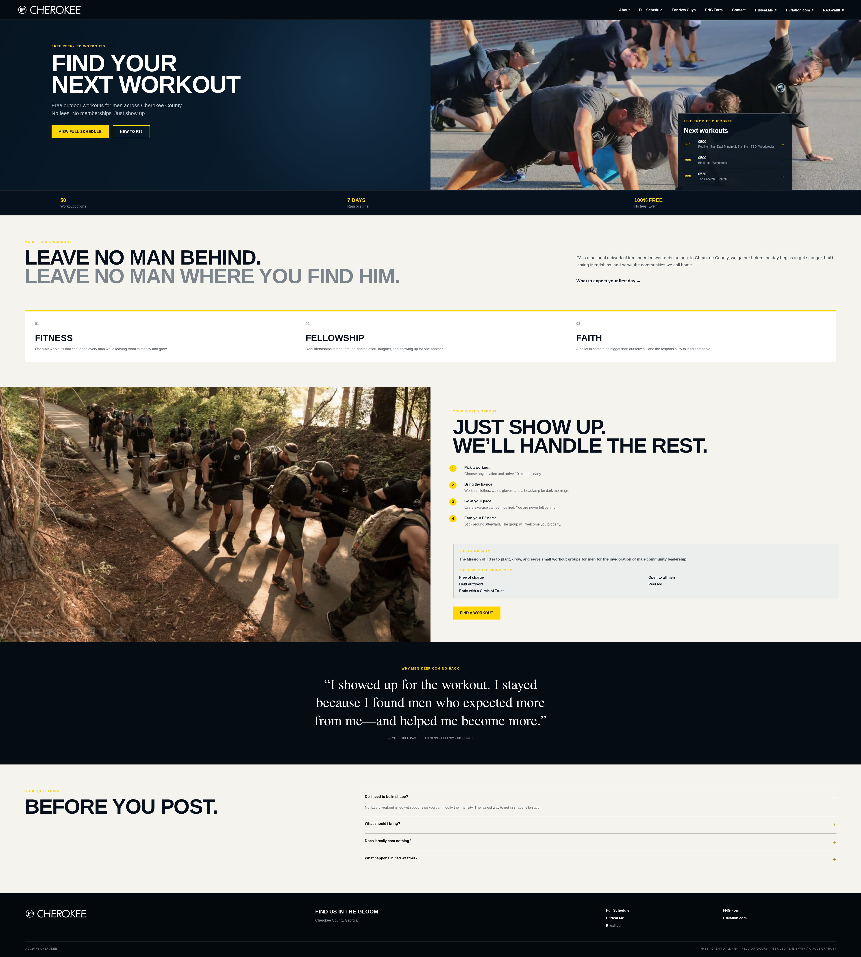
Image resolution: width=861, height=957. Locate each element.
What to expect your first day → (608, 280)
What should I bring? (600, 825)
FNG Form (714, 10)
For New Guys (684, 10)
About (624, 10)
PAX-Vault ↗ (833, 10)
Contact (739, 10)
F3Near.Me (615, 918)
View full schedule (80, 132)
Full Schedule (650, 10)
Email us (613, 926)
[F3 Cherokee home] (49, 9)
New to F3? (131, 132)
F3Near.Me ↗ (766, 10)
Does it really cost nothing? (600, 842)
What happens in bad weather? (600, 859)
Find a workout (476, 613)
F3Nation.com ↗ (800, 10)
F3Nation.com (735, 918)
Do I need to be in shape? (600, 798)
